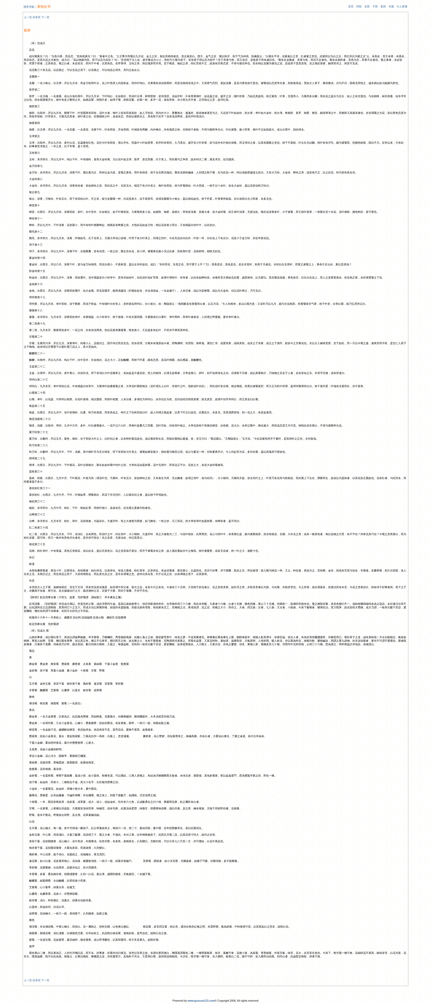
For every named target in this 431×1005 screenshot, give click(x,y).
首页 (351, 6)
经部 (359, 6)
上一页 (28, 17)
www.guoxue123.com (201, 1000)
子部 (375, 6)
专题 (391, 6)
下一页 (45, 17)
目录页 (36, 17)
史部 (367, 6)
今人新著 (402, 6)
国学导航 (29, 6)
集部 (383, 6)
